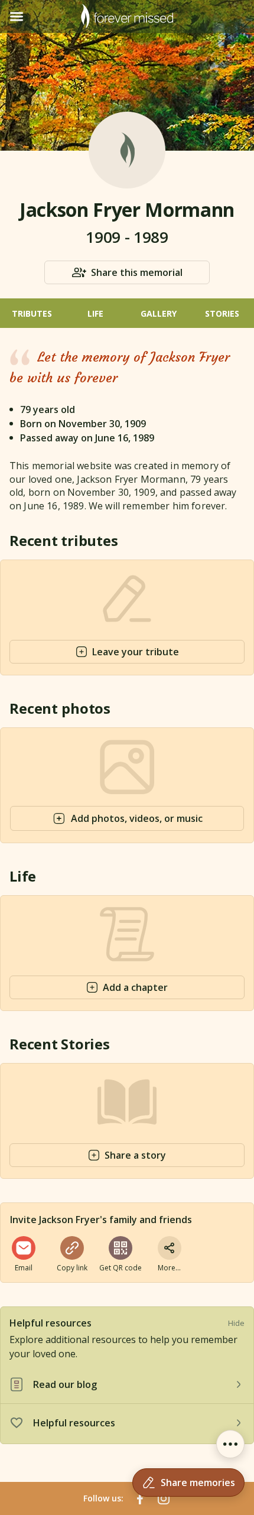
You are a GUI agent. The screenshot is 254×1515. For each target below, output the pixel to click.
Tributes (32, 313)
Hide (236, 1323)
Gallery (159, 313)
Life (95, 313)
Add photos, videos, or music (137, 818)
